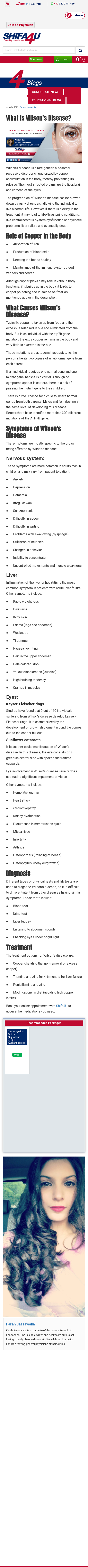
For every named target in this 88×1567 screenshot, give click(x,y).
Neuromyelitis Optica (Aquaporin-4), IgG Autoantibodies (16, 1032)
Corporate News (45, 87)
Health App (37, 55)
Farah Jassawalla (28, 102)
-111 (30, 4)
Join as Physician (20, 21)
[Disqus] (44, 1399)
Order (17, 1049)
